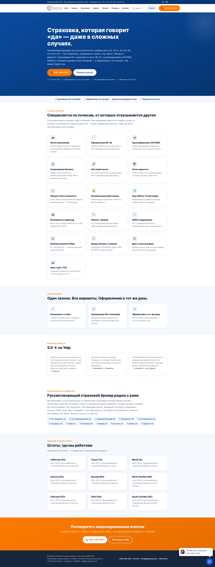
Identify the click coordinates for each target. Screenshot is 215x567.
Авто (67, 8)
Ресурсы (116, 8)
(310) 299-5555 (125, 559)
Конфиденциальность (149, 559)
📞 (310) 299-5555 (169, 8)
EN (163, 2)
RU (167, 2)
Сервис (96, 8)
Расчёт (152, 8)
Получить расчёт (85, 72)
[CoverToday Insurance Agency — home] (54, 8)
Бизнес (75, 8)
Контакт (125, 8)
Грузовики (86, 8)
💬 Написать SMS (120, 540)
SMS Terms (163, 559)
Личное (106, 8)
